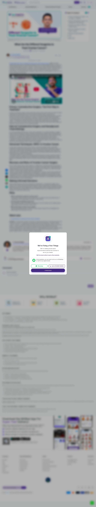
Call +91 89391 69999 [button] (58, 266)
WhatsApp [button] (40, 266)
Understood (48, 270)
